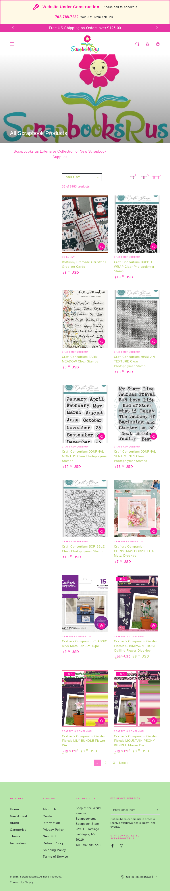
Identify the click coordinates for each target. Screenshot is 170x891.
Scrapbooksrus (29, 876)
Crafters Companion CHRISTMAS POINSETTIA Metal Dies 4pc (133, 551)
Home (14, 809)
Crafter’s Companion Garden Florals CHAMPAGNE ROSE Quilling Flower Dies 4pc (136, 646)
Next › (123, 762)
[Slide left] (13, 28)
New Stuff (50, 836)
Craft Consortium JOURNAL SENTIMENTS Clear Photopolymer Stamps (135, 456)
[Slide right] (156, 28)
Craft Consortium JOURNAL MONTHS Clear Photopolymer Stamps (84, 456)
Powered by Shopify (22, 882)
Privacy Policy (53, 829)
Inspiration (18, 843)
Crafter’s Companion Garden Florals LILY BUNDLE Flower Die (84, 741)
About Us (49, 809)
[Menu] (12, 44)
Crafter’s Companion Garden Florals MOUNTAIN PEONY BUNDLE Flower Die (136, 741)
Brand (14, 823)
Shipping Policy (54, 850)
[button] (137, 44)
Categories (18, 829)
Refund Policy (53, 843)
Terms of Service (55, 856)
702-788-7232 (67, 17)
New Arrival (18, 816)
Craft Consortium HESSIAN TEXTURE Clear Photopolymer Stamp (134, 361)
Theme (15, 836)
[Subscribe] (157, 810)
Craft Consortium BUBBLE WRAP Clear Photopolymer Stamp (134, 266)
